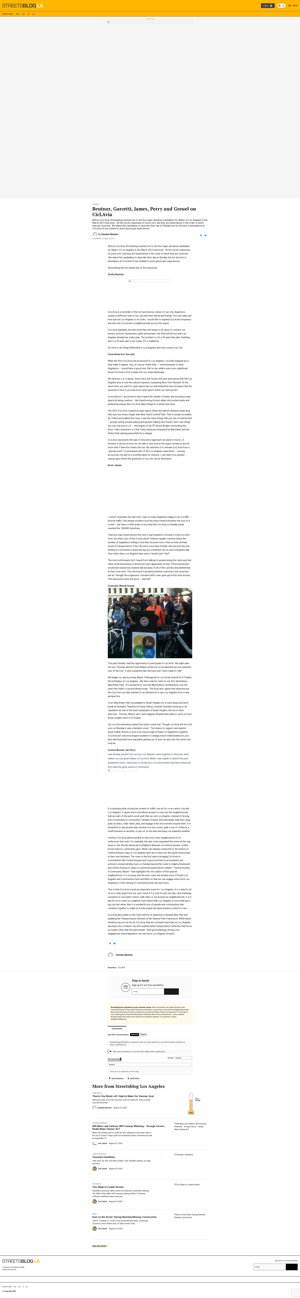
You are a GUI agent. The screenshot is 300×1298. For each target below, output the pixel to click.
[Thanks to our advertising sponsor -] (150, 109)
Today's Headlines (99, 1154)
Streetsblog (97, 1093)
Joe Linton (102, 1143)
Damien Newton (109, 234)
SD (33, 14)
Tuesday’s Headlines (103, 1157)
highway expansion (99, 1123)
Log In (265, 5)
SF (29, 14)
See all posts (99, 1245)
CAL (23, 14)
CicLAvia (95, 204)
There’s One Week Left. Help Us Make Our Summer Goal (123, 1096)
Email (135, 992)
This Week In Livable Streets (108, 1187)
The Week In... (97, 1184)
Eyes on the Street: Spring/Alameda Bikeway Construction (124, 1217)
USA (17, 14)
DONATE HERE (7, 14)
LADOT (94, 1214)
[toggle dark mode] (281, 6)
